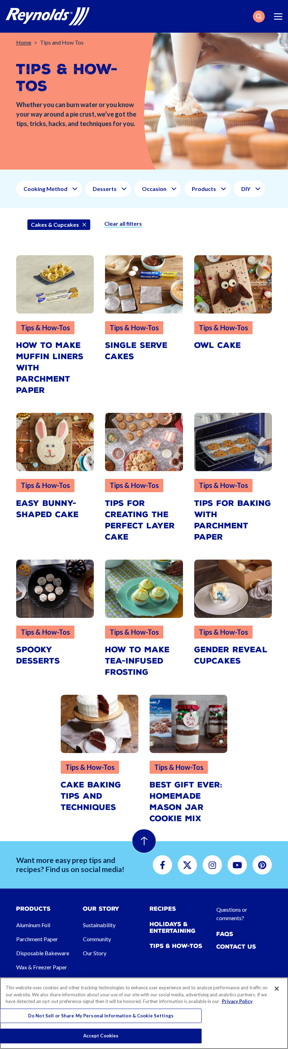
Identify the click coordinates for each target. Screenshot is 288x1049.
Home (23, 42)
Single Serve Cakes (136, 351)
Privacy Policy (237, 1001)
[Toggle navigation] (278, 16)
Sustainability (99, 925)
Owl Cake (217, 345)
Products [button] (204, 188)
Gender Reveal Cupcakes (231, 655)
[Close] (276, 988)
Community (97, 939)
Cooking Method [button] (45, 188)
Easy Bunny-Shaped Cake (47, 509)
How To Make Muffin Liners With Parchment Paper (50, 368)
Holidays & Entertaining (173, 927)
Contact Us (236, 946)
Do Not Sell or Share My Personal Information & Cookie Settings (101, 1015)
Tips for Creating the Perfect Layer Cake (140, 520)
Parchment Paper (37, 939)
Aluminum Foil (33, 925)
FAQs (224, 934)
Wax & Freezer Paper (41, 967)
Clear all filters (123, 223)
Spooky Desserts (38, 655)
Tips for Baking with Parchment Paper (232, 520)
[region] (144, 1013)
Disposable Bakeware (42, 953)
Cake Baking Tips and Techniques (91, 796)
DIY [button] (245, 188)
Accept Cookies (101, 1035)
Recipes (163, 908)
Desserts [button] (105, 188)
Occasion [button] (154, 188)
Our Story (94, 953)
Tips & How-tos (176, 946)
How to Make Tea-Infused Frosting (137, 661)
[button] (258, 16)
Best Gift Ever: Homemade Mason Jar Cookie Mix (186, 801)
